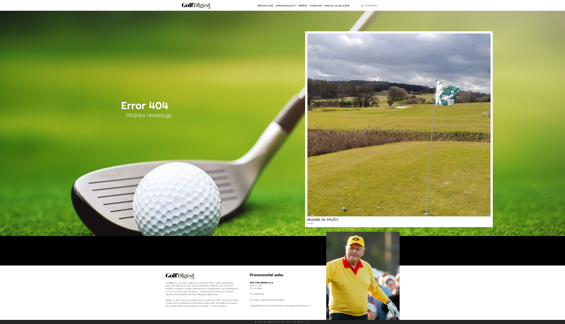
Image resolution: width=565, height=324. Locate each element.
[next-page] (397, 316)
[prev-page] (392, 316)
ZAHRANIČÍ (362, 280)
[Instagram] (168, 313)
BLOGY (310, 223)
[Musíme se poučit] (399, 125)
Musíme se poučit (323, 219)
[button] (369, 5)
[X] (186, 313)
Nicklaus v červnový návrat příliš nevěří (363, 273)
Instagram (176, 314)
